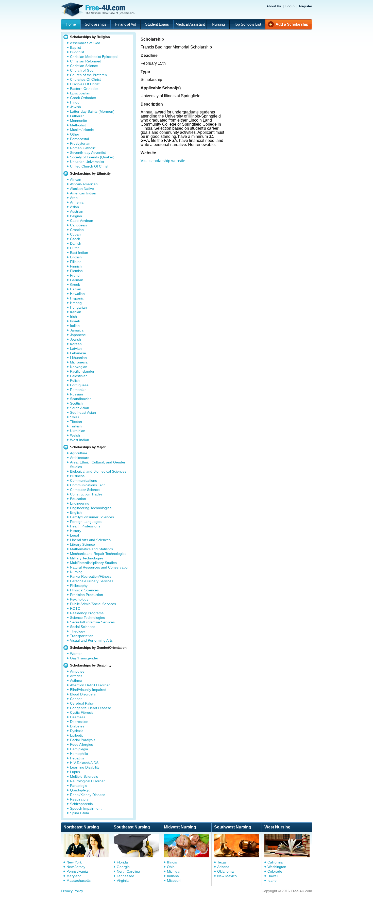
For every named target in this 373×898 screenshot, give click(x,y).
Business (77, 476)
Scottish (76, 403)
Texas (222, 862)
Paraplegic (78, 786)
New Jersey (75, 867)
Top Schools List (247, 24)
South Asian (79, 408)
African (75, 179)
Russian (76, 394)
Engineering (79, 503)
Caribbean (78, 225)
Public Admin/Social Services (93, 604)
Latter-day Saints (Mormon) (92, 111)
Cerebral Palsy (82, 703)
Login (290, 6)
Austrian (76, 211)
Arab (74, 198)
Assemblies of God (85, 43)
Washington (276, 867)
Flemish (76, 271)
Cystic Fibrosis (81, 712)
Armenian (78, 202)
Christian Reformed (85, 61)
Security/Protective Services (92, 622)
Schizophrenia (81, 804)
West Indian (79, 440)
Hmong (76, 303)
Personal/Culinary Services (91, 581)
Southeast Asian (83, 412)
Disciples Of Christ (84, 84)
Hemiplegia (79, 749)
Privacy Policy (72, 891)
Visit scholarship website (163, 161)
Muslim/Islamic (82, 130)
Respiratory (79, 799)
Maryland (73, 876)
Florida (122, 862)
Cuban (75, 234)
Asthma (76, 680)
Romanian (78, 390)
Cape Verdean (81, 221)
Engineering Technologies (90, 508)
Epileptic (76, 735)
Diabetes (77, 726)
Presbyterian (80, 143)
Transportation (81, 636)
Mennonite (78, 121)
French (75, 275)
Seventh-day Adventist (88, 153)
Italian (75, 326)
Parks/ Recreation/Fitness (90, 576)
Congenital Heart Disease (90, 708)
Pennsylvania (77, 871)
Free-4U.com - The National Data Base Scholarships (98, 10)
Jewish (75, 107)
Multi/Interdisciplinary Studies (93, 563)
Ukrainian (77, 431)
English (76, 257)
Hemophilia (79, 754)
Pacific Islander (82, 371)
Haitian (75, 289)
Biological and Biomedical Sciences (98, 471)
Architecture (79, 458)
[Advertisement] (227, 195)
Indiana (173, 876)
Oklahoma (225, 871)
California (275, 862)
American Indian (83, 193)
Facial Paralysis (82, 740)
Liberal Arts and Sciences (90, 540)
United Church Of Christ (89, 166)
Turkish (76, 426)
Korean (76, 344)
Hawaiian (77, 294)
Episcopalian (80, 93)
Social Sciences (82, 627)
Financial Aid (125, 24)
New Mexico (227, 876)
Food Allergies (81, 744)
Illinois (172, 862)
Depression (79, 722)
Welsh (75, 435)
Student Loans (157, 24)
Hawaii (272, 876)
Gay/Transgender (84, 658)
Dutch (74, 248)
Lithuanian (78, 358)
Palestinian (79, 376)
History (75, 531)
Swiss (74, 417)
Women (76, 654)
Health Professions (85, 526)
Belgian (76, 216)
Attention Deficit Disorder (90, 685)
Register (305, 6)
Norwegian (78, 367)
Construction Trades (86, 494)
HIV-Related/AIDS (84, 763)
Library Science (82, 544)
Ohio (171, 867)
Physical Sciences (84, 590)
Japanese (78, 335)
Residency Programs (87, 613)
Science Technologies (87, 618)
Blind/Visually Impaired (88, 690)
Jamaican (78, 330)
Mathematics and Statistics (91, 549)
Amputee (77, 671)
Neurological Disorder (87, 781)
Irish (73, 316)
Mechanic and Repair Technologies (98, 554)
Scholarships (95, 24)
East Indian (79, 253)
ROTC (75, 608)
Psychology (79, 599)
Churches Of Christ (85, 79)
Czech (75, 239)
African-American (84, 184)
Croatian (77, 230)
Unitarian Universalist (87, 162)
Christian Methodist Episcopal (93, 57)
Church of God (82, 70)
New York (74, 862)
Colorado (274, 871)
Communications (83, 480)
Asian (74, 207)
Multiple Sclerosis (84, 776)
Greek (75, 284)
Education (78, 499)
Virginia (123, 880)
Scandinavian (81, 399)
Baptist (75, 47)
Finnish (76, 266)
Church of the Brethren (88, 75)
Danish (75, 243)
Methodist (78, 125)
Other (74, 134)
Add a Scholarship (292, 24)
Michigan (174, 871)
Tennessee (125, 876)
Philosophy (79, 586)
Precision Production (86, 595)
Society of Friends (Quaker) (92, 157)
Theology (77, 631)
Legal (74, 535)
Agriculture (78, 453)
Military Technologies (87, 558)
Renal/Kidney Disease (87, 795)
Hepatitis (77, 758)
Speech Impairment (85, 808)
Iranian (75, 312)
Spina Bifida (79, 813)
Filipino (75, 262)
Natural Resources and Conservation (99, 567)
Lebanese (78, 353)
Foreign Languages (85, 522)
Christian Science (84, 66)
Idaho (272, 880)
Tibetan (76, 422)
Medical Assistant (190, 24)
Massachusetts (78, 880)
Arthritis (76, 676)
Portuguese (79, 385)
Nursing (218, 24)
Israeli (75, 321)
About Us (273, 6)
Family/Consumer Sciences (92, 517)
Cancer (76, 699)
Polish (75, 380)
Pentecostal (79, 139)
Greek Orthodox (83, 98)
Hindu (74, 102)
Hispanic (77, 298)
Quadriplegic (80, 790)
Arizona (223, 867)
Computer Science (85, 490)
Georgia (123, 867)
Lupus (75, 772)
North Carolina (128, 871)
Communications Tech (88, 485)
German (76, 280)
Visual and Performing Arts (91, 640)
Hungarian (78, 307)
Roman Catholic (83, 148)
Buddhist (77, 52)
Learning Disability (84, 767)
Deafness (77, 717)
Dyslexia (76, 731)
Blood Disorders (83, 694)
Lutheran (77, 116)
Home (71, 24)
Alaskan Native (82, 189)
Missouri (173, 880)
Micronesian (80, 362)
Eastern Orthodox (84, 89)
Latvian (76, 348)
